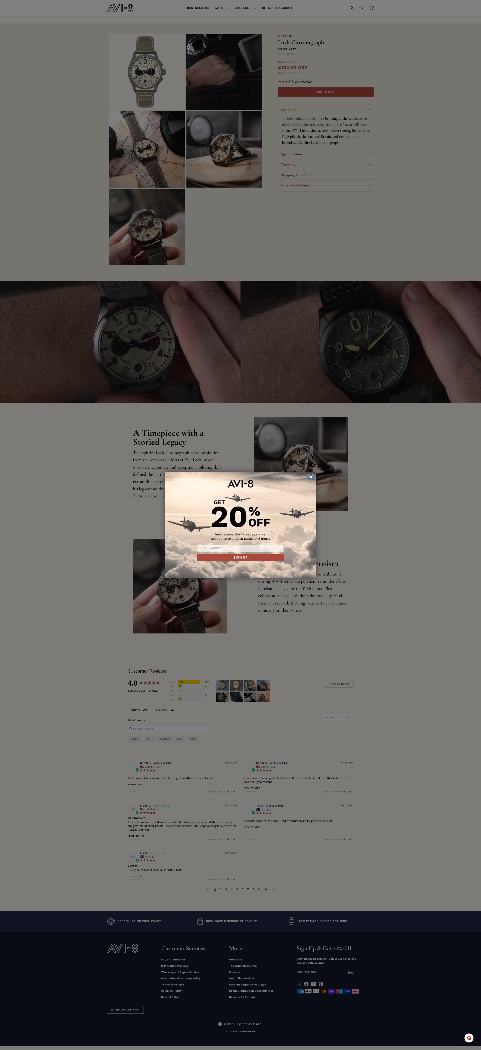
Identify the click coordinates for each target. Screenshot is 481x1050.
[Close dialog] (311, 477)
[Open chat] (468, 1037)
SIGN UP (240, 557)
